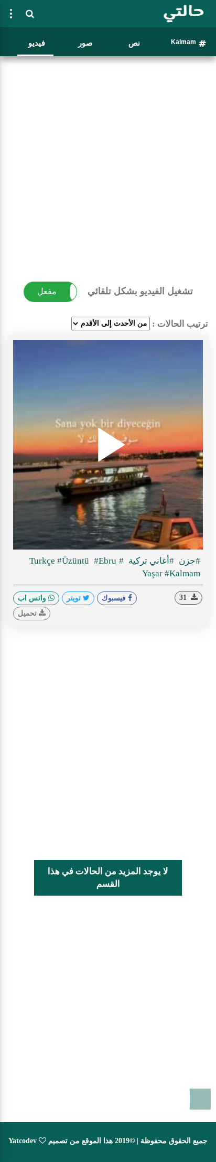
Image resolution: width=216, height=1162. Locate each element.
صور (85, 43)
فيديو (36, 43)
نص (134, 43)
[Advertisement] (108, 168)
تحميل (28, 613)
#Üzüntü (74, 561)
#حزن (188, 561)
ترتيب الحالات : (180, 324)
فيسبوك (115, 598)
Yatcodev (22, 1141)
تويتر (75, 598)
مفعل (47, 291)
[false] (11, 13)
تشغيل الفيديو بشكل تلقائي (140, 291)
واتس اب (33, 598)
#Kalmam (182, 573)
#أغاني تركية (150, 561)
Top (200, 1099)
